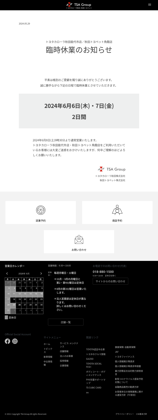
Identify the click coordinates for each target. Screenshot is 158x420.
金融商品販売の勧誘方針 (127, 386)
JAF (117, 351)
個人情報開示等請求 (124, 361)
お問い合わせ (110, 281)
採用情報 (64, 360)
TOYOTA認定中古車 (95, 349)
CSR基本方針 (141, 414)
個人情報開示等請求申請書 (128, 366)
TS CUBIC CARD (93, 387)
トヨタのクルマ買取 (96, 354)
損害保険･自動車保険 (125, 347)
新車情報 (48, 356)
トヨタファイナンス (124, 356)
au (87, 392)
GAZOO (89, 358)
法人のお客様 (66, 355)
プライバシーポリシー (124, 414)
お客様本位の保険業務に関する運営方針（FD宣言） (129, 393)
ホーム (47, 343)
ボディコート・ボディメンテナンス (95, 373)
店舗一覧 (66, 322)
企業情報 (64, 365)
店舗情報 (64, 351)
